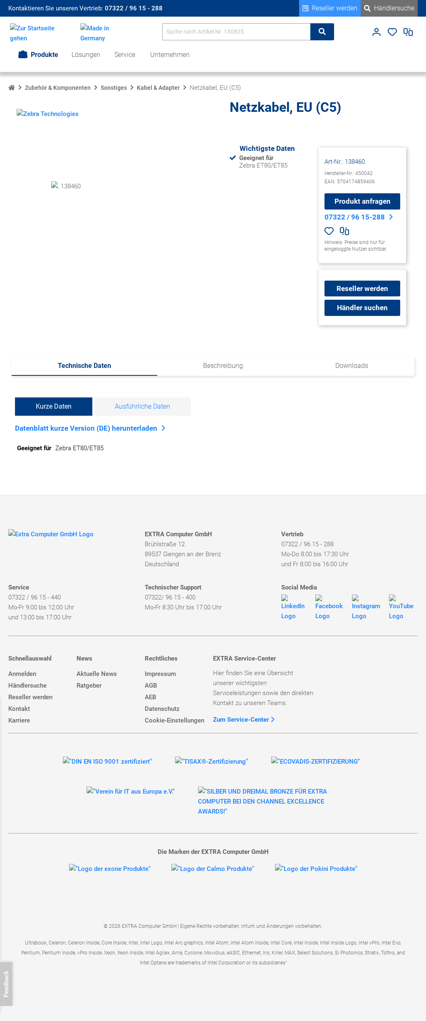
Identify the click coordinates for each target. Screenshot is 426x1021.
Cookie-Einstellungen (174, 720)
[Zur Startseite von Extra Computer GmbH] (51, 535)
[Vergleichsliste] (344, 233)
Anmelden (22, 674)
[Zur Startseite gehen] (37, 33)
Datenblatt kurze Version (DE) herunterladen (86, 428)
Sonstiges (114, 87)
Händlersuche (394, 8)
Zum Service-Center (241, 719)
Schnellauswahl (30, 658)
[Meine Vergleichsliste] (408, 34)
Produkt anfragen (362, 201)
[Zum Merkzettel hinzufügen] (329, 231)
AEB (150, 697)
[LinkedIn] (295, 607)
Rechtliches (161, 658)
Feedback (6, 984)
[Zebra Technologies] (48, 113)
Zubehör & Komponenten (58, 87)
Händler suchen (362, 307)
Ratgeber (89, 685)
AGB (151, 685)
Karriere (19, 720)
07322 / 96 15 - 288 (134, 8)
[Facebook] (330, 607)
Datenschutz (162, 709)
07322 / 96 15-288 (354, 217)
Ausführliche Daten (142, 406)
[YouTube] (403, 607)
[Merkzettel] (392, 34)
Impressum (160, 674)
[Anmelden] (376, 34)
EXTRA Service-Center (244, 658)
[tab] (84, 366)
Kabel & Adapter (158, 87)
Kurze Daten (54, 406)
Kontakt (19, 709)
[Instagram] (367, 607)
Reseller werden (334, 8)
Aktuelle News (97, 674)
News (84, 658)
